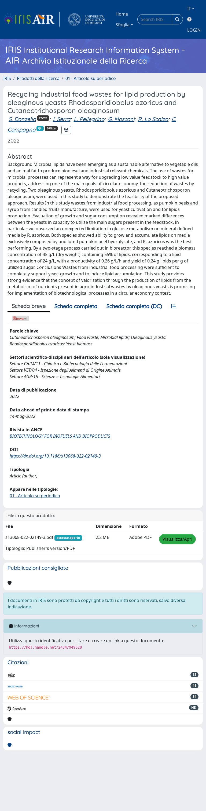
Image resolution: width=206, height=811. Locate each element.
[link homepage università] (86, 19)
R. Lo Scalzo (153, 119)
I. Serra (61, 119)
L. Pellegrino (89, 119)
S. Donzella (22, 119)
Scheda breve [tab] (29, 305)
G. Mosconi (121, 119)
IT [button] (189, 9)
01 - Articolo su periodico (90, 78)
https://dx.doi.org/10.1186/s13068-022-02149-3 (55, 456)
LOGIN (194, 30)
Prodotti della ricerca (38, 78)
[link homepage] (31, 19)
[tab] (174, 306)
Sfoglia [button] (123, 25)
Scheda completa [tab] (75, 306)
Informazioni (26, 626)
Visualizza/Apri (177, 539)
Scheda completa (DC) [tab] (134, 306)
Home (122, 14)
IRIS (7, 78)
